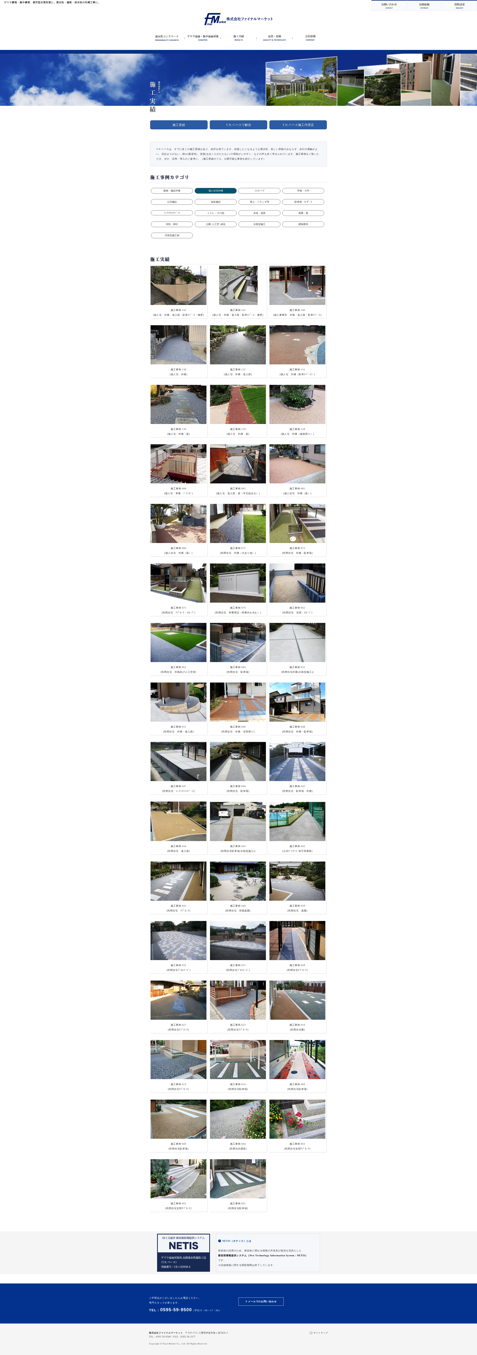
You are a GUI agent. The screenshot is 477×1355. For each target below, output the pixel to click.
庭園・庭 (303, 213)
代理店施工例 (172, 235)
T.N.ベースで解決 (238, 124)
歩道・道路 (259, 213)
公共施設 (172, 201)
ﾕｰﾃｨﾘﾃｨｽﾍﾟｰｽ (172, 212)
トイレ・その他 (215, 213)
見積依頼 (424, 5)
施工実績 (179, 124)
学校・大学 (303, 190)
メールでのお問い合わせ (262, 1301)
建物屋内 (303, 224)
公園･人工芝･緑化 (215, 224)
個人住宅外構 (216, 190)
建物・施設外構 (171, 190)
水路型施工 (259, 224)
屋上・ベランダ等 (259, 201)
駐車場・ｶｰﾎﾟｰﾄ (303, 201)
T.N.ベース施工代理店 (298, 124)
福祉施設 (216, 201)
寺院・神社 (172, 224)
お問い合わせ (388, 5)
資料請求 (459, 5)
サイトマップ (320, 1333)
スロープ (259, 190)
